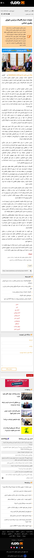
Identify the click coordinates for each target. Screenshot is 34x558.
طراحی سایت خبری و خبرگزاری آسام (15, 556)
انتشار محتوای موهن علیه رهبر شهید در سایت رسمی (19, 257)
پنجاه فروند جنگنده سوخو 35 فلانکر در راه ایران (20, 260)
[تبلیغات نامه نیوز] (17, 50)
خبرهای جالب (17, 534)
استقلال (17, 324)
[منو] (1, 3)
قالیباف (29, 266)
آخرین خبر (17, 318)
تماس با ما (20, 540)
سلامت (31, 534)
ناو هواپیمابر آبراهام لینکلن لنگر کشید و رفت (20, 512)
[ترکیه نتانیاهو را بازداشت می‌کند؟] (26, 421)
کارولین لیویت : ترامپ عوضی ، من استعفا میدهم (19, 499)
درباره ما (14, 540)
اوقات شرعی (12, 536)
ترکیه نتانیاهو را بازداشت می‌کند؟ (11, 419)
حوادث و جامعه (10, 532)
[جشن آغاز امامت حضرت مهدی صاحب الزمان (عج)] (26, 413)
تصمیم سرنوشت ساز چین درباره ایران (22, 491)
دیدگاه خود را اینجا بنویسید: (26, 353)
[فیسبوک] (4, 14)
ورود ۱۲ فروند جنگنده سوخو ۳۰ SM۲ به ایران (20, 526)
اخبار (17, 304)
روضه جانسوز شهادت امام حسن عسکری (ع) (20, 516)
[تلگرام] (3, 14)
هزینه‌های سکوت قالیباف (25, 295)
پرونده (23, 536)
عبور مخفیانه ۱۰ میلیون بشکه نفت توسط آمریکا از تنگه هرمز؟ (17, 487)
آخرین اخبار (17, 329)
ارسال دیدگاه (9, 369)
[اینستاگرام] (19, 547)
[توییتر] (6, 14)
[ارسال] (9, 14)
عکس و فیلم (25, 534)
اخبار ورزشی (17, 313)
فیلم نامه (4, 534)
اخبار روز (17, 310)
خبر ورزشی (17, 316)
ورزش (3, 532)
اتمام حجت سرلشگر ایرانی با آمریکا (22, 503)
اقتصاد (17, 532)
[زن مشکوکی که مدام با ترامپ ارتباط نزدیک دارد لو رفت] (26, 404)
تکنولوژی (10, 534)
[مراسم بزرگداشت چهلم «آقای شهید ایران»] (26, 396)
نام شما (30, 340)
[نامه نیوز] (17, 3)
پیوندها (19, 536)
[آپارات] (11, 547)
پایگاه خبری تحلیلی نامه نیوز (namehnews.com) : (20, 75)
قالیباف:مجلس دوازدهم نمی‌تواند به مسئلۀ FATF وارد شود (17, 299)
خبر (17, 307)
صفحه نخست (29, 532)
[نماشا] (14, 547)
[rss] (22, 547)
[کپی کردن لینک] (30, 271)
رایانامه (30, 346)
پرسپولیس (17, 321)
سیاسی (22, 532)
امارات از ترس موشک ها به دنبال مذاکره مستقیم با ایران (18, 495)
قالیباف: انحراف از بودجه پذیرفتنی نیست (21, 292)
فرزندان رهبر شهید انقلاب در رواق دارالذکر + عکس (19, 507)
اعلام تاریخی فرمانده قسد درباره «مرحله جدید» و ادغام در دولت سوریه (17, 521)
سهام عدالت (17, 327)
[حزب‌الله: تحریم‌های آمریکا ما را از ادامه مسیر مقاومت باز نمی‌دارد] (26, 430)
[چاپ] (7, 14)
